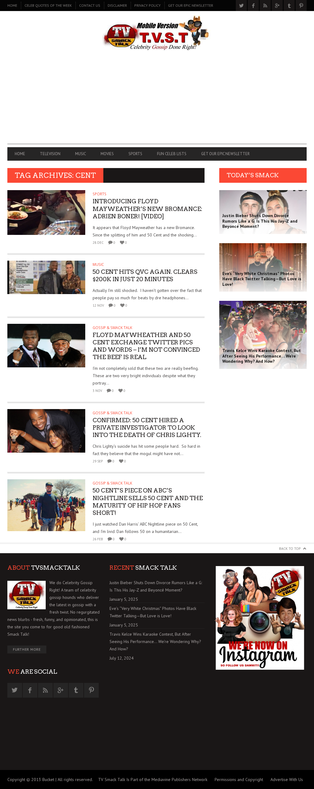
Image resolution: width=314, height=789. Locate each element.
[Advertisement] (157, 101)
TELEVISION (50, 153)
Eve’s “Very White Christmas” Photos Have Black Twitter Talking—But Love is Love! (152, 612)
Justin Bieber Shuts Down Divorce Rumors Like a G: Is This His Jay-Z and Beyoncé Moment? (155, 586)
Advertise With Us (286, 779)
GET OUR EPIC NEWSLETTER (190, 5)
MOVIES (107, 153)
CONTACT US (89, 5)
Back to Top (290, 548)
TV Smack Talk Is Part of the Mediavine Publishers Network (152, 779)
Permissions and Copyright (239, 779)
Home (12, 5)
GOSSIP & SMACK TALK (112, 327)
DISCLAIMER (117, 5)
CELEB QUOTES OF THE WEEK (48, 5)
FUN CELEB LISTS (171, 153)
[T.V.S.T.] (157, 33)
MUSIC (80, 153)
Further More (27, 649)
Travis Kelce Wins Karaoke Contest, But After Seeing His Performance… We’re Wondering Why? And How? (155, 641)
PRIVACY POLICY (147, 5)
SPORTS (135, 153)
